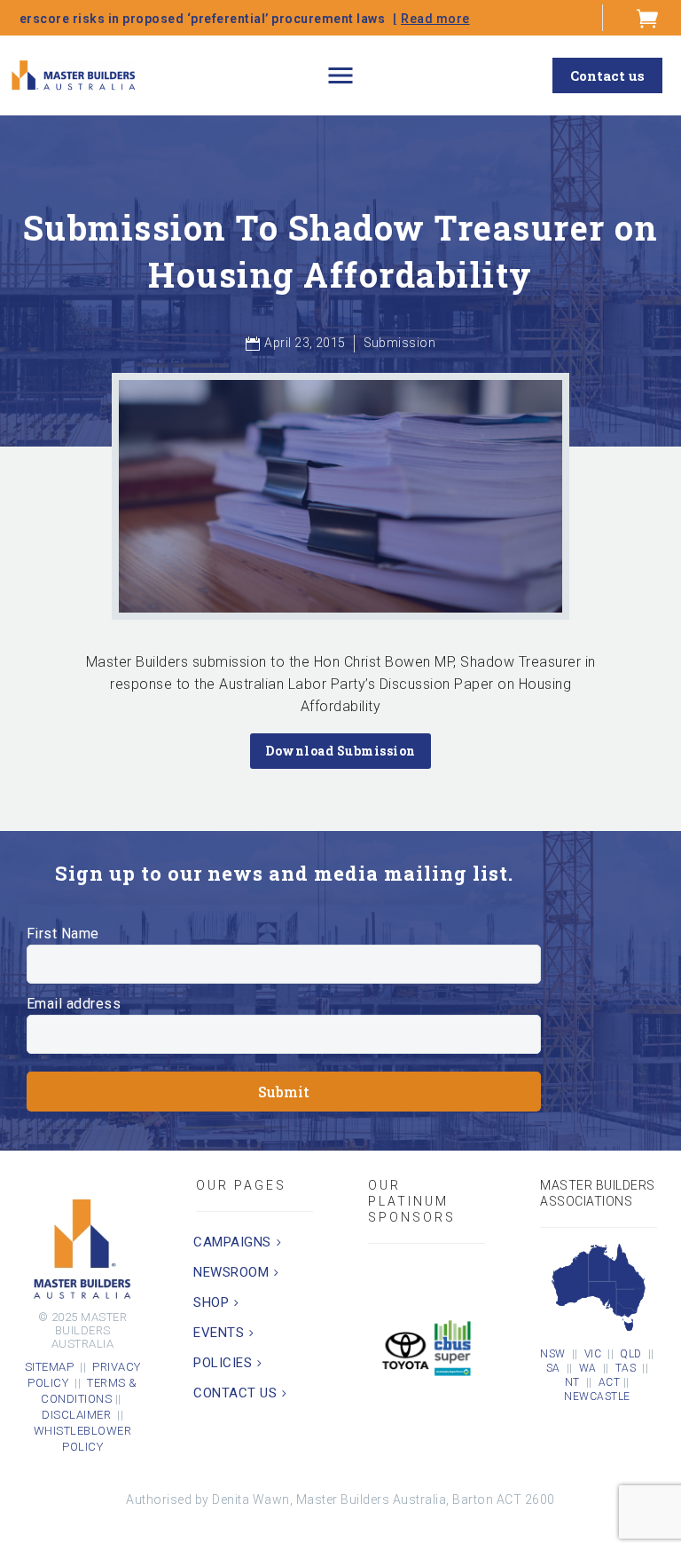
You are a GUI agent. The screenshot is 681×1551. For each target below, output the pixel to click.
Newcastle (597, 1396)
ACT (610, 1382)
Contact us (607, 75)
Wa (588, 1368)
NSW (553, 1354)
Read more (356, 19)
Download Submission (340, 750)
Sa (553, 1368)
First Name (63, 933)
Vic (593, 1354)
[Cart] (648, 17)
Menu (341, 76)
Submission (399, 343)
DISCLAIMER (79, 1414)
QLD (631, 1354)
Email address (74, 1003)
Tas (626, 1368)
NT (572, 1382)
